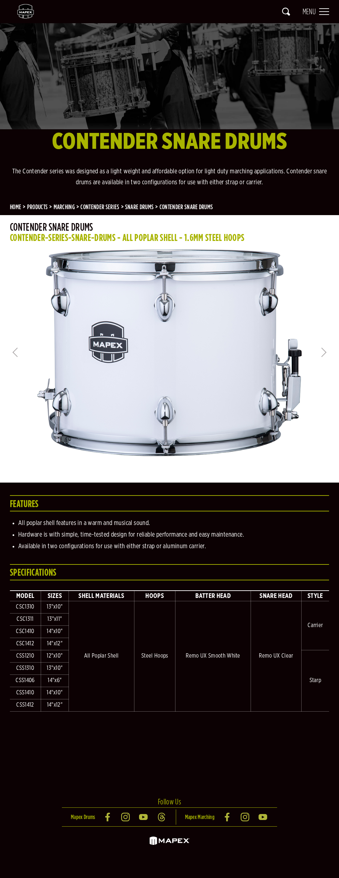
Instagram (126, 817)
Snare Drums (139, 207)
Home (15, 207)
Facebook (108, 817)
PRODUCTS (37, 207)
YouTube (144, 817)
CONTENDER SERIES (99, 207)
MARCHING (64, 207)
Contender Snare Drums (186, 207)
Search (286, 12)
